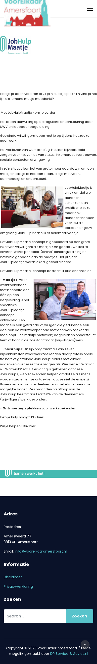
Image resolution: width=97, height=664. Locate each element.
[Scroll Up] (85, 644)
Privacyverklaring (18, 586)
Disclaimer (13, 577)
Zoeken (79, 616)
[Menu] (90, 8)
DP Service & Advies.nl (69, 653)
